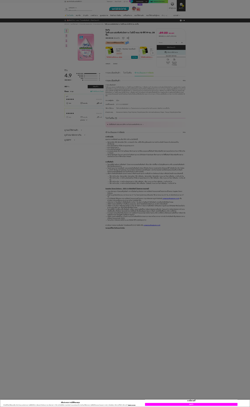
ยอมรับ (191, 404)
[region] (125, 403)
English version (131, 405)
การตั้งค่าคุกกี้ (191, 400)
